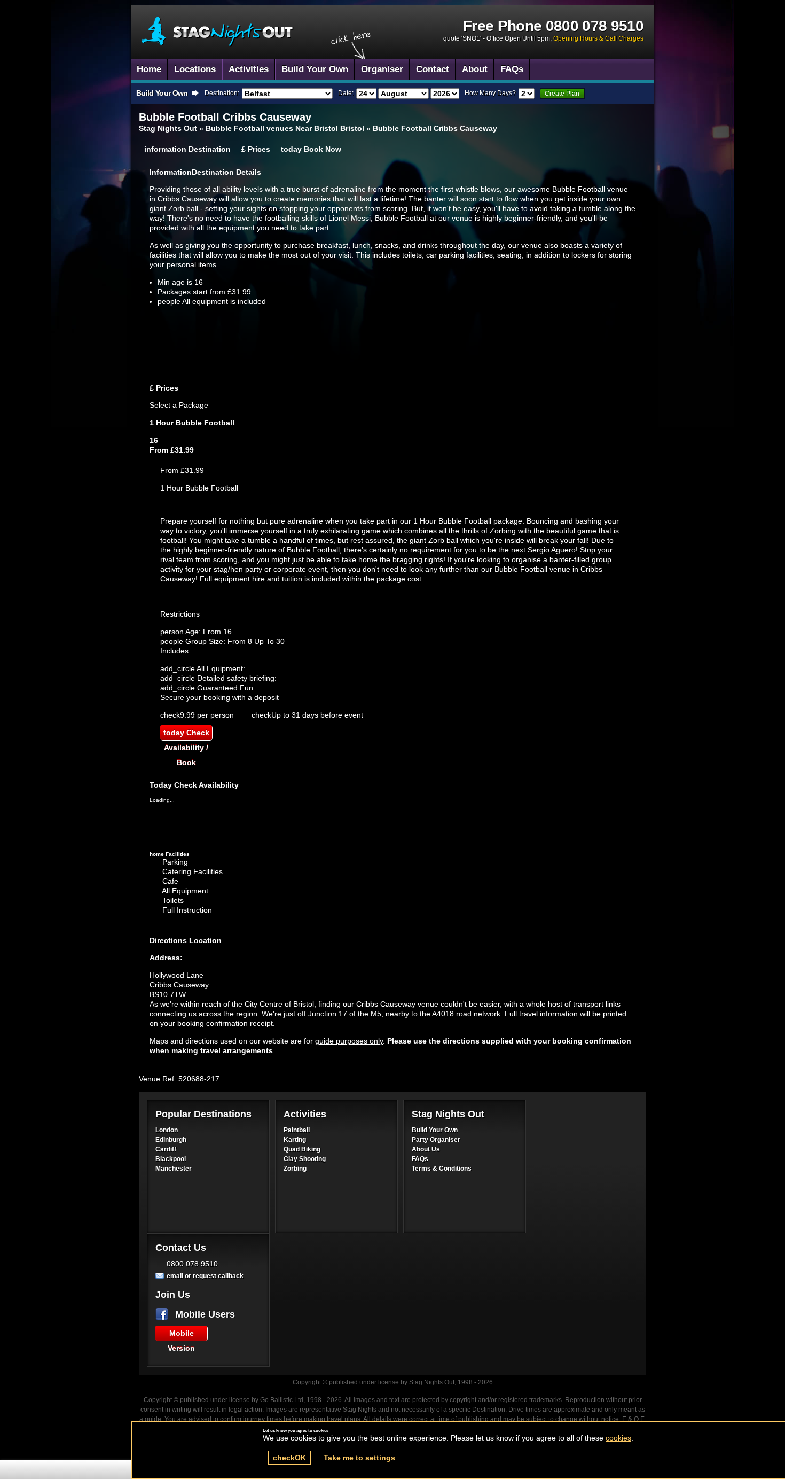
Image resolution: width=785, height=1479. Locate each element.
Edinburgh (170, 1139)
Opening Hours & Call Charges (598, 38)
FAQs (420, 1159)
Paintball (297, 1130)
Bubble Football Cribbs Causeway (218, 32)
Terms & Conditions (442, 1168)
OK (289, 1457)
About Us (426, 1149)
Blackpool (170, 1159)
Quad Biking (302, 1149)
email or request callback (205, 1276)
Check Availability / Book (186, 734)
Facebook (163, 1314)
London (166, 1130)
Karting (295, 1139)
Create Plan (562, 93)
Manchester (173, 1168)
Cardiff (165, 1149)
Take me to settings (359, 1457)
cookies (618, 1438)
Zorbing (295, 1168)
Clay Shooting (305, 1159)
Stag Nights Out (168, 128)
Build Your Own (435, 1130)
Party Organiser (436, 1139)
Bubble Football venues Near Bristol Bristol (285, 128)
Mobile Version (181, 1335)
